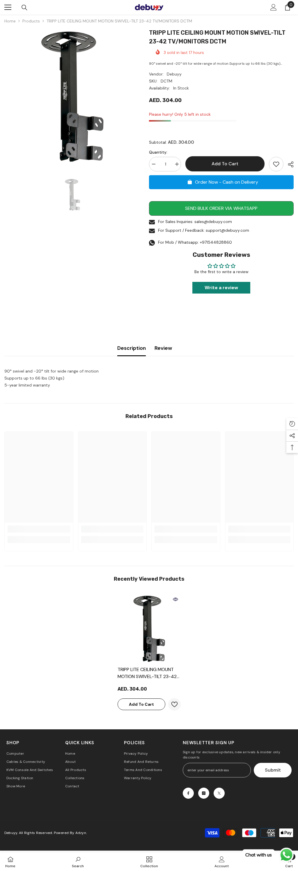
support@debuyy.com (227, 230)
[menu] (7, 7)
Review (163, 348)
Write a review (221, 288)
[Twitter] (219, 793)
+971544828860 (216, 242)
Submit (273, 770)
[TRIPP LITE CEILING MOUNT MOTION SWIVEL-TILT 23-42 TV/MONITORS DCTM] (149, 628)
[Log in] (273, 7)
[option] (72, 96)
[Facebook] (188, 793)
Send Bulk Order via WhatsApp (221, 208)
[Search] (24, 7)
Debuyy (174, 74)
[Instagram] (203, 793)
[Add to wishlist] (276, 164)
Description (131, 348)
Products (31, 21)
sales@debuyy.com (213, 221)
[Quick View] (175, 599)
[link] (39, 529)
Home (10, 21)
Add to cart (225, 164)
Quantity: (158, 152)
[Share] (288, 164)
